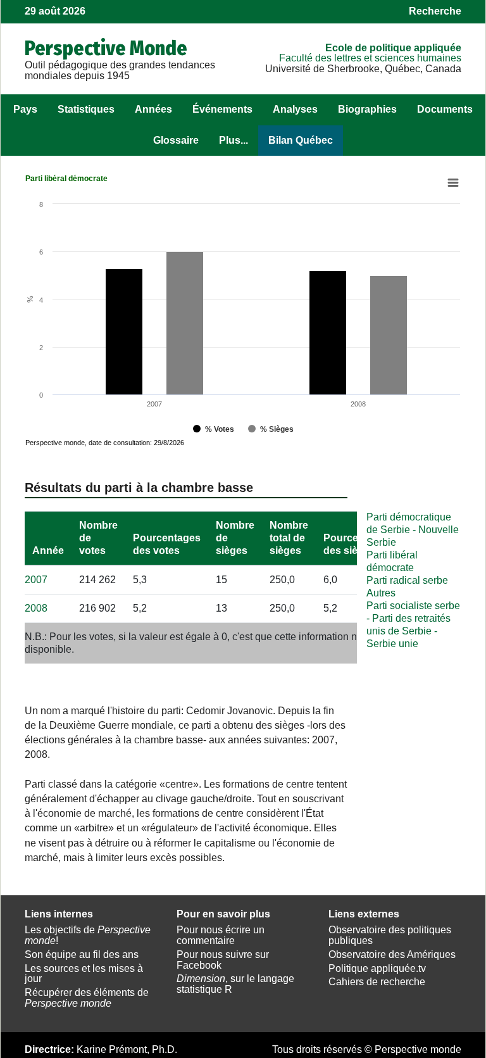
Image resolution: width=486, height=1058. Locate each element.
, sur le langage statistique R (235, 984)
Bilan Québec (300, 140)
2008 (36, 608)
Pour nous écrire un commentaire (221, 935)
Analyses (295, 109)
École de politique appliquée (393, 47)
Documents (445, 109)
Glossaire (176, 140)
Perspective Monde (106, 48)
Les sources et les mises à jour (84, 974)
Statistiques (86, 109)
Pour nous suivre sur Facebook (223, 960)
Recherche (435, 11)
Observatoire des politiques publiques (389, 935)
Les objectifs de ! (88, 935)
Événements (222, 109)
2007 (36, 579)
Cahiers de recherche (376, 981)
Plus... (233, 140)
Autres (381, 593)
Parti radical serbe (407, 580)
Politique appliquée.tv (377, 968)
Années (153, 109)
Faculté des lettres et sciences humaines (370, 58)
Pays (25, 109)
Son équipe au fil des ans (82, 954)
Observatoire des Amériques (392, 954)
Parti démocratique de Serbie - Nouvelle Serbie (412, 530)
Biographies (367, 109)
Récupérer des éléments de (87, 998)
